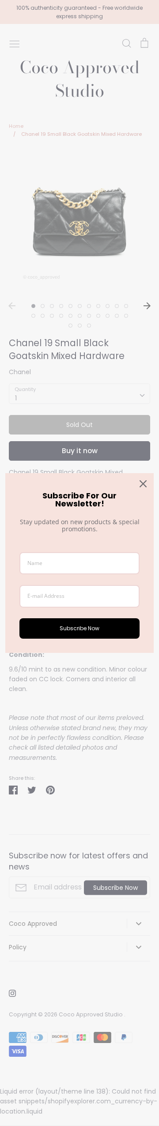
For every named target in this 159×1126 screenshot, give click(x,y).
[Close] (143, 483)
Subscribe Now (79, 628)
